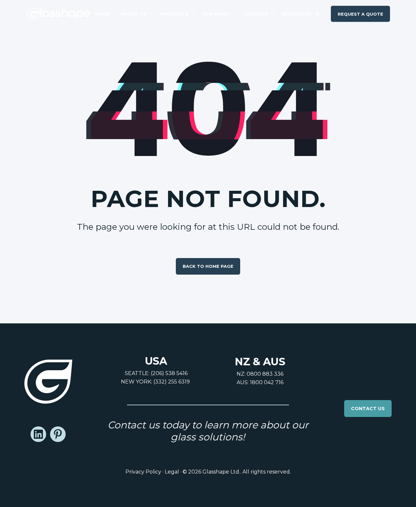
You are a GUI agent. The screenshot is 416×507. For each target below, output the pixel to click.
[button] (13, 494)
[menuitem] (105, 14)
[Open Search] (318, 13)
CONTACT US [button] (368, 408)
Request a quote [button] (360, 13)
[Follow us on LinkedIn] (38, 434)
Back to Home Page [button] (208, 266)
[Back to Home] (58, 13)
